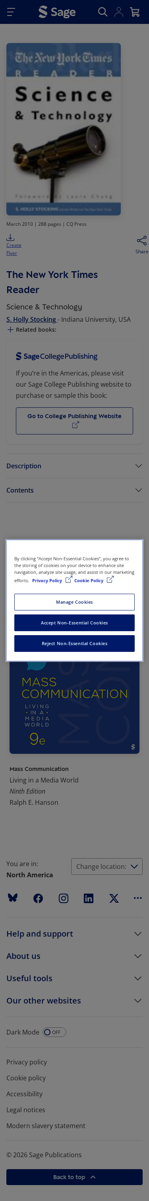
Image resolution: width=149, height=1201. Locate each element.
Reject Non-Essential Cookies (75, 643)
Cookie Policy (89, 580)
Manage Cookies (74, 602)
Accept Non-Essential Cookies (74, 623)
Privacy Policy (47, 580)
